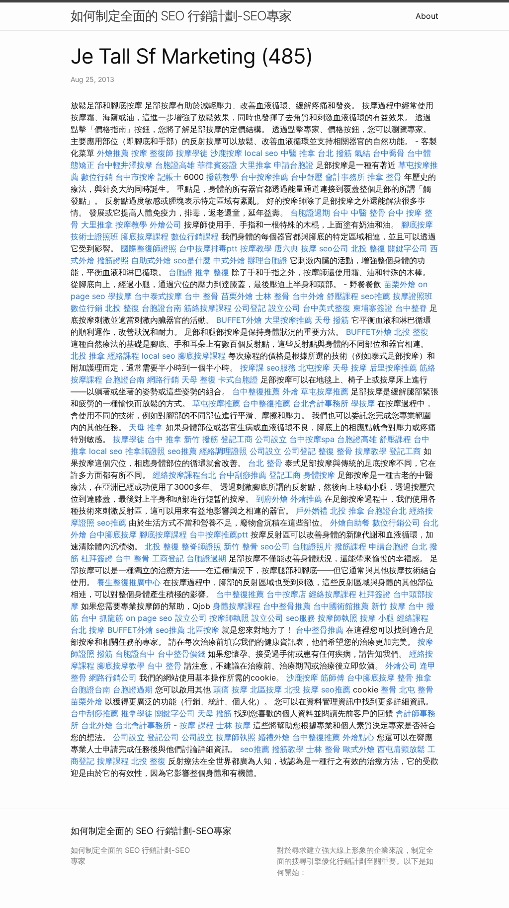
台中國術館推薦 (341, 606)
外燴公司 (165, 224)
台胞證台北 (387, 511)
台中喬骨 (389, 153)
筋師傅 (332, 677)
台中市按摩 (135, 177)
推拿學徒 (137, 713)
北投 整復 (368, 248)
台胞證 (180, 272)
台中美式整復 (326, 308)
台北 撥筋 (335, 153)
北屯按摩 (314, 368)
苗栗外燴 (400, 284)
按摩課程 (113, 761)
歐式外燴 (359, 749)
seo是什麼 (192, 260)
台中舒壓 (307, 177)
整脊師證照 (201, 546)
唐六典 (286, 248)
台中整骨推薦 (287, 606)
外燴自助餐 (350, 523)
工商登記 (168, 558)
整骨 (389, 689)
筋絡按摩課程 (208, 308)
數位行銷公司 (396, 523)
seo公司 (333, 248)
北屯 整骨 (416, 689)
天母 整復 (198, 379)
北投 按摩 (301, 689)
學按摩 (120, 296)
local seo (261, 153)
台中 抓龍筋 (102, 618)
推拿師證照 (145, 451)
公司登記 (250, 308)
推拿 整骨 (384, 177)
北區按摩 (203, 630)
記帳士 (169, 177)
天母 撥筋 (332, 320)
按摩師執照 (229, 618)
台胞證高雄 (175, 165)
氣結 (362, 153)
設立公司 (284, 308)
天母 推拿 (146, 427)
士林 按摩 (233, 725)
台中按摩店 (286, 594)
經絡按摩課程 (332, 594)
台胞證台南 (161, 308)
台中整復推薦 (256, 391)
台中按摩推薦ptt (218, 534)
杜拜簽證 (97, 558)
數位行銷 (97, 177)
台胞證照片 (312, 546)
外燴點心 (358, 737)
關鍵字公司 (407, 248)
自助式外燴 (151, 260)
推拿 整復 (212, 272)
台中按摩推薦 (264, 177)
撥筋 (105, 654)
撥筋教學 (222, 177)
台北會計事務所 (320, 403)
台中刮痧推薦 (242, 475)
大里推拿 (255, 165)
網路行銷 (163, 379)
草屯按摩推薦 (324, 391)
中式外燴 (229, 260)
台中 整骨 (201, 296)
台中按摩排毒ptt (208, 248)
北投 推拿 (88, 356)
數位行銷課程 (195, 236)
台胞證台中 (135, 654)
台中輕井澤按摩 (125, 165)
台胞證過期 (310, 213)
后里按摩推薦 (393, 368)
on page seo (149, 618)
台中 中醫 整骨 (359, 213)
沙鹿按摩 (226, 153)
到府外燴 (272, 499)
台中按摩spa (312, 439)
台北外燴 (97, 725)
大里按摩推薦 (288, 320)
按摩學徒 (192, 153)
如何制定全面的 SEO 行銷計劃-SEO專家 (181, 15)
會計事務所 (345, 177)
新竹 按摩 (388, 606)
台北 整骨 (265, 463)
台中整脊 (411, 308)
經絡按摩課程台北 (184, 475)
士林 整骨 (272, 296)
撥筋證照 (113, 260)
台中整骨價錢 (181, 654)
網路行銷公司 (113, 677)
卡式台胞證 (238, 379)
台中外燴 (308, 296)
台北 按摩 (88, 630)
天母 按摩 (350, 368)
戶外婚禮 (312, 511)
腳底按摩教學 (121, 666)
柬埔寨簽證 (373, 308)
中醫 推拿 (298, 153)
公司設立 (271, 439)
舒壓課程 (342, 296)
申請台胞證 (294, 165)
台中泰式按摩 (158, 296)
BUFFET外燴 (239, 320)
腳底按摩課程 (145, 236)
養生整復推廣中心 (129, 582)
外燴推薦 (113, 153)
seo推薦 (375, 296)
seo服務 (281, 368)
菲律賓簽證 (217, 165)
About (427, 16)
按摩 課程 (196, 725)
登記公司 (163, 737)
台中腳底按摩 (113, 534)
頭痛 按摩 (230, 689)
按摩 (139, 153)
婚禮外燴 (274, 737)
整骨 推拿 (414, 677)
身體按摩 (319, 475)
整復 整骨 (335, 451)
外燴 (290, 391)
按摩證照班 (412, 296)
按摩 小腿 (377, 618)
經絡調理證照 (223, 451)
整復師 (161, 153)
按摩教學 (131, 224)
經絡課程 (123, 356)
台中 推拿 (164, 439)
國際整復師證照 (148, 248)
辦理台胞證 (267, 260)
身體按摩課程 (236, 606)
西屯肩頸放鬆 (401, 749)
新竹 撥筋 (201, 439)
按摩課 (252, 368)
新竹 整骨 (241, 546)
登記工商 (237, 439)
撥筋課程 (350, 546)
